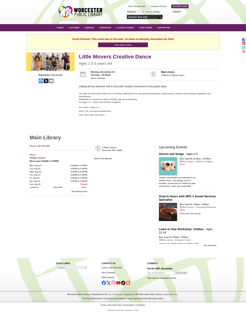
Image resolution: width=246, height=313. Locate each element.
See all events (210, 245)
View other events (123, 45)
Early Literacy (99, 115)
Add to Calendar (98, 78)
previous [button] (34, 187)
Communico (140, 305)
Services (89, 28)
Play (86, 115)
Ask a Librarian (108, 272)
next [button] (84, 187)
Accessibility (128, 305)
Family (91, 115)
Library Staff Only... (171, 294)
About (61, 28)
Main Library (168, 72)
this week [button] (58, 187)
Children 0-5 (94, 107)
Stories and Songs (178, 154)
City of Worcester (115, 294)
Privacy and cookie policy (111, 305)
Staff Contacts (108, 277)
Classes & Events (125, 28)
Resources (105, 28)
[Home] (80, 12)
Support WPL (164, 28)
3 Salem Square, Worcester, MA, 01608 (112, 148)
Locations (74, 28)
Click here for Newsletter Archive (161, 278)
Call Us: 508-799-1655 (112, 268)
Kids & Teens (146, 28)
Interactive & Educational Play (100, 111)
